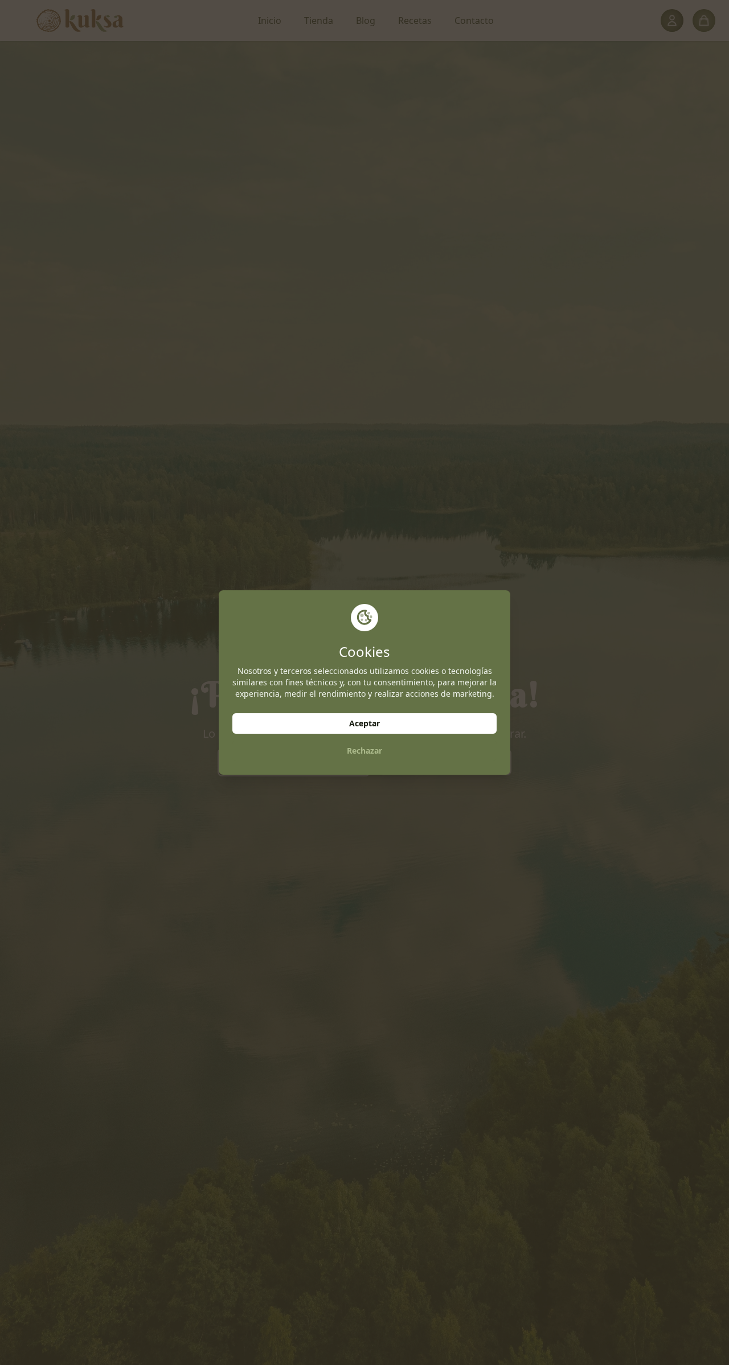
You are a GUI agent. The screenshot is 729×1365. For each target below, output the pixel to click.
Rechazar (364, 750)
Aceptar (364, 723)
